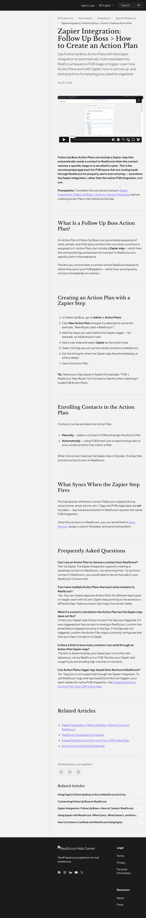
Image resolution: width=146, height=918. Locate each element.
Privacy (121, 862)
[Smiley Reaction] (78, 771)
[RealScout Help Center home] (3, 5)
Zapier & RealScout (126, 18)
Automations (85, 18)
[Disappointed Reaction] (61, 771)
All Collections (65, 18)
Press (120, 904)
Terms (120, 855)
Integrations (104, 18)
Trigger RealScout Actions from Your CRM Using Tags (95, 740)
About (120, 897)
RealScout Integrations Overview (83, 734)
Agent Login (88, 5)
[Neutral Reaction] (69, 771)
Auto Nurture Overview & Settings (83, 745)
